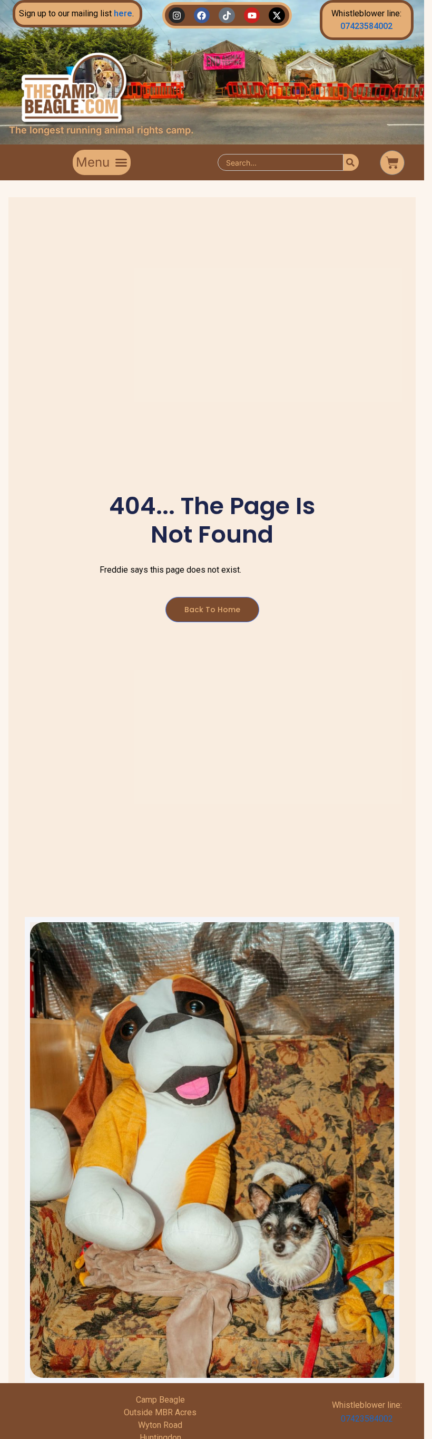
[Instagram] (177, 15)
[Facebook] (202, 15)
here (123, 13)
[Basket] (392, 162)
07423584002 (366, 26)
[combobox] (280, 162)
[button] (101, 162)
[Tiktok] (227, 15)
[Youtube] (252, 15)
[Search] (351, 162)
